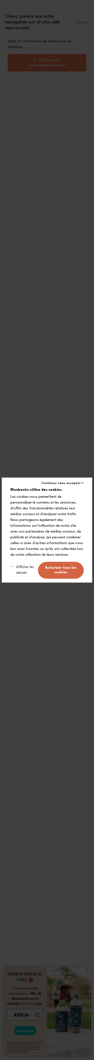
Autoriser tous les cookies (60, 570)
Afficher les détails (25, 570)
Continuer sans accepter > (62, 483)
